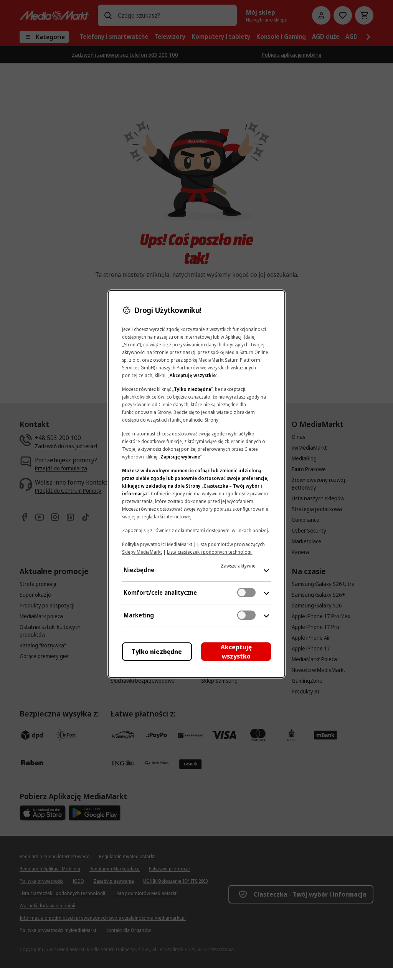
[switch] (246, 592)
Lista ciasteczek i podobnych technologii (210, 552)
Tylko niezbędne (157, 651)
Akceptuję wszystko (236, 651)
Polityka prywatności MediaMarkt (157, 544)
